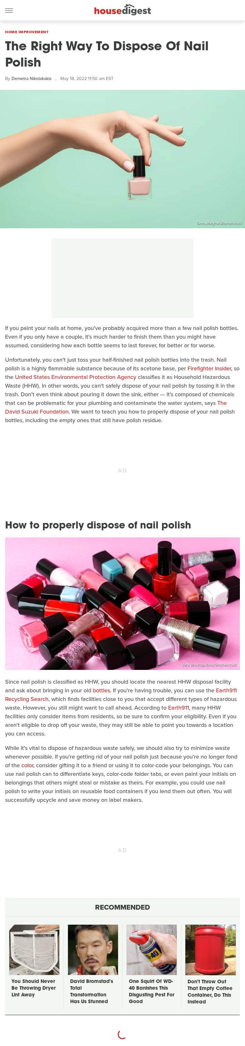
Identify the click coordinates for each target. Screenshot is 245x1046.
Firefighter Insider (209, 368)
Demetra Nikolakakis (31, 78)
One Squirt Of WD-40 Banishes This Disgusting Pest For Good (151, 991)
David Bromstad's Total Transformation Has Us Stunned (91, 991)
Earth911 (178, 708)
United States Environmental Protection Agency (75, 377)
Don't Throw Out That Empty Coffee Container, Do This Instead (210, 992)
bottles (101, 690)
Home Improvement (26, 32)
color (27, 765)
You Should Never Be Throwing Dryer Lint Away (33, 988)
